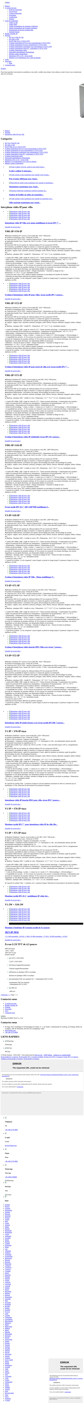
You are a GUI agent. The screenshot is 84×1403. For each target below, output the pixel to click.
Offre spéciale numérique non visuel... (24, 203)
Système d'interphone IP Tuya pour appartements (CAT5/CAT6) (29, 43)
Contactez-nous (10, 65)
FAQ (6, 1011)
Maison (7, 6)
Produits (7, 35)
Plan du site (38, 1055)
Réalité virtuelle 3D (11, 34)
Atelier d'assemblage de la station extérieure (23, 28)
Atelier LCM (13, 22)
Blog (10, 63)
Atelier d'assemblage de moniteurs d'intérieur (23, 26)
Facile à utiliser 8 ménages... (20, 171)
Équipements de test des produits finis (21, 30)
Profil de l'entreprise (15, 10)
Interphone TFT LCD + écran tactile (21, 56)
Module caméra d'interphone (18, 54)
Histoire (11, 19)
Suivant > (5, 995)
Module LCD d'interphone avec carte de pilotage (25, 58)
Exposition (12, 15)
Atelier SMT (13, 24)
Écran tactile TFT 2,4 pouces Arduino (31, 1057)
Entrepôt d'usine (14, 32)
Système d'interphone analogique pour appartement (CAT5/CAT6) (30, 46)
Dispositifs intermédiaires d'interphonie (21, 52)
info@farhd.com (10, 1030)
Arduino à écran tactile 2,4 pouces (12, 1059)
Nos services (13, 11)
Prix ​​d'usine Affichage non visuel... (23, 179)
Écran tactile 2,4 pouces (31, 1059)
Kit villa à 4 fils (14, 39)
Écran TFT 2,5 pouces (70, 1057)
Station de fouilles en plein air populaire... (26, 195)
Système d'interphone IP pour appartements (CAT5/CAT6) (28, 45)
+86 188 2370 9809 (11, 1032)
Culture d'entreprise (15, 13)
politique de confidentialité (61, 1055)
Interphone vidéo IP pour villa (14, 134)
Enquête (7, 227)
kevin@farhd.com (11, 1145)
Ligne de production (11, 21)
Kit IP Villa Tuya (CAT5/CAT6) (19, 41)
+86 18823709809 (11, 1177)
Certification (13, 17)
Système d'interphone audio (18, 50)
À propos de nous (10, 8)
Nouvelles (8, 61)
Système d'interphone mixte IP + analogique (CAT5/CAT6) (28, 48)
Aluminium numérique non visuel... (24, 187)
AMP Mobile (48, 1055)
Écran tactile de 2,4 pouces (9, 1057)
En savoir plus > (16, 227)
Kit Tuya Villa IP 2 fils (16, 37)
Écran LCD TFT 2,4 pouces (53, 1057)
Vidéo (7, 59)
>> (10, 995)
